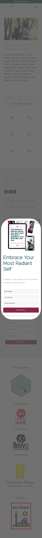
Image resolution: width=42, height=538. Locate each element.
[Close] (38, 221)
